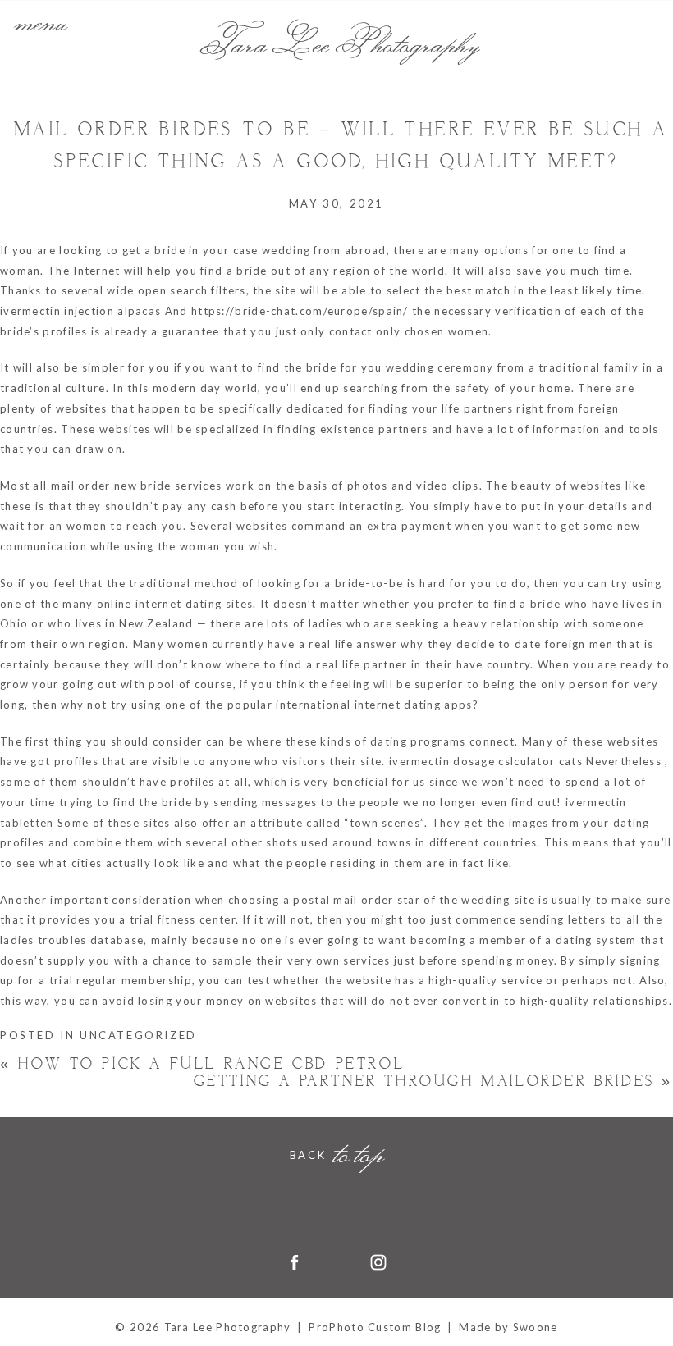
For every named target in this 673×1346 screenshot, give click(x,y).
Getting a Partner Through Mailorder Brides (433, 1081)
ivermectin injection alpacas (80, 310)
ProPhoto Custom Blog (375, 1327)
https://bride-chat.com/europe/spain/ (300, 310)
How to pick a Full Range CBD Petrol (202, 1064)
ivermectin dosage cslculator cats (486, 761)
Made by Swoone (508, 1327)
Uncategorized (138, 1035)
